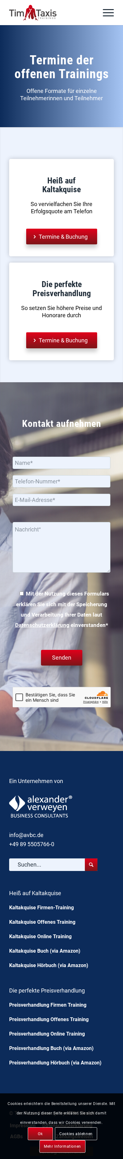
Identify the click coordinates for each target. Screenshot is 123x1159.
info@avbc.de (26, 835)
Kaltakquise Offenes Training (42, 922)
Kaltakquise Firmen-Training (41, 908)
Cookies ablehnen (76, 1134)
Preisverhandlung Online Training (47, 1034)
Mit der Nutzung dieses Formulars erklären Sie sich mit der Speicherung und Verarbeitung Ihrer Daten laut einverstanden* (62, 609)
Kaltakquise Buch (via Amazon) (44, 951)
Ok (40, 1134)
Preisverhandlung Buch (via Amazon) (51, 1048)
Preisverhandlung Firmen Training (47, 1005)
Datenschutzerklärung (42, 625)
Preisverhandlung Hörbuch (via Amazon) (55, 1063)
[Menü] (105, 12)
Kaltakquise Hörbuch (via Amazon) (48, 965)
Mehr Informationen (62, 1146)
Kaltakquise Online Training (40, 936)
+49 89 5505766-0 (31, 844)
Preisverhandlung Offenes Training (49, 1019)
